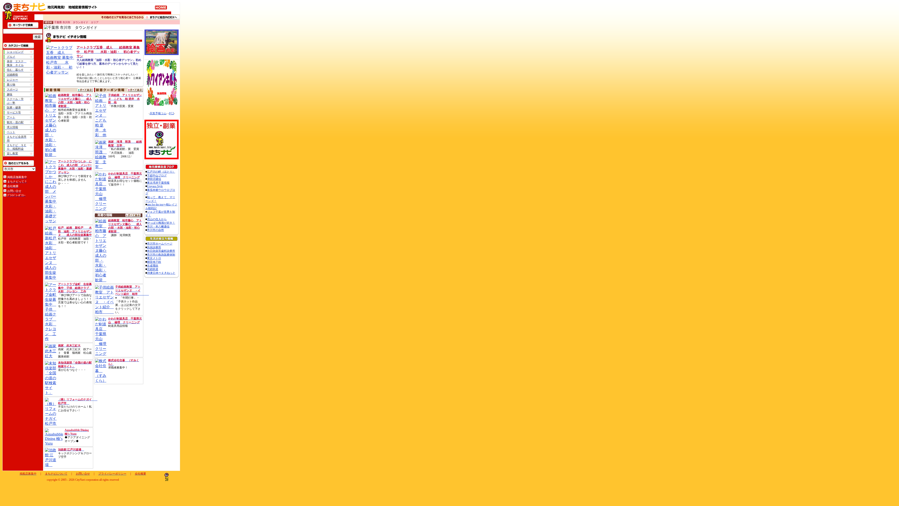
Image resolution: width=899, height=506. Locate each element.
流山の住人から (157, 219)
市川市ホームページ (159, 243)
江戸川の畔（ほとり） (161, 171)
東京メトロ (154, 258)
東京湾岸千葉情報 (158, 182)
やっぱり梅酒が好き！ (161, 222)
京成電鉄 (152, 265)
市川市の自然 (155, 230)
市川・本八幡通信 (158, 226)
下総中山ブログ (157, 175)
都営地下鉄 (154, 262)
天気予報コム (158, 113)
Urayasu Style (155, 186)
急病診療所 (154, 247)
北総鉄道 (152, 269)
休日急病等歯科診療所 (161, 251)
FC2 (171, 113)
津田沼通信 (154, 179)
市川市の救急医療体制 (161, 254)
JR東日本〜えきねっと (161, 273)
